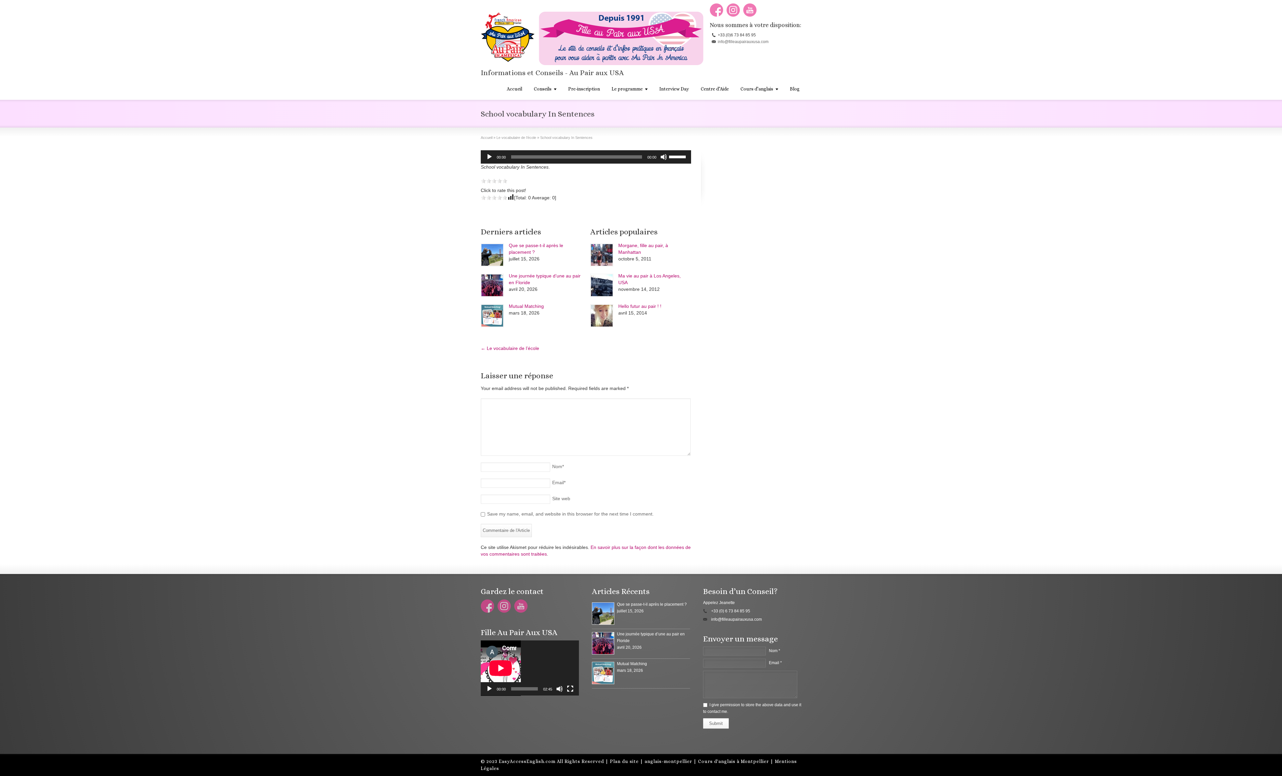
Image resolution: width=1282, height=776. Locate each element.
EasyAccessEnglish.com (527, 761)
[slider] (678, 156)
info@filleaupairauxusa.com (743, 41)
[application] (586, 157)
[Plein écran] (570, 689)
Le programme (627, 88)
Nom (558, 466)
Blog (795, 88)
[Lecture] (489, 157)
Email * (775, 662)
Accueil (514, 88)
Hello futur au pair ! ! (639, 306)
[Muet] (663, 157)
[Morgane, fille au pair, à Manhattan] (601, 254)
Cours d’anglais (756, 88)
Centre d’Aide (715, 88)
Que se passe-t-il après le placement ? (652, 604)
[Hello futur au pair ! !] (601, 315)
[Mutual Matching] (492, 315)
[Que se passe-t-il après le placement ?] (492, 254)
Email (559, 482)
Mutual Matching (526, 306)
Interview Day (674, 88)
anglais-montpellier (668, 761)
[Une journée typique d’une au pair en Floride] (492, 285)
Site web (561, 498)
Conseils (543, 88)
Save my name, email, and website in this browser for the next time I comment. (570, 514)
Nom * (774, 650)
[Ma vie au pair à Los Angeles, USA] (601, 285)
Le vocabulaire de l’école (510, 348)
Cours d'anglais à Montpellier (733, 761)
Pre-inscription (584, 88)
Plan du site (624, 761)
